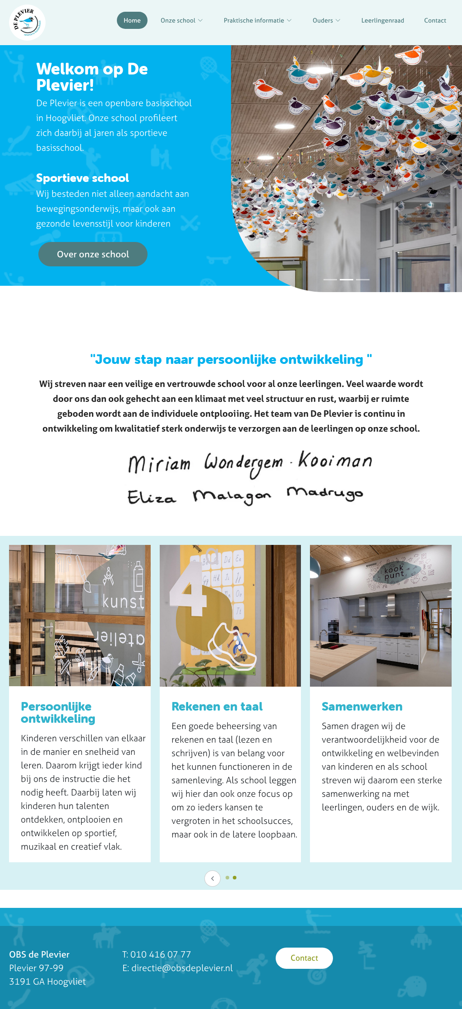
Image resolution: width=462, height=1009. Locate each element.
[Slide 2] (346, 279)
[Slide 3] (363, 279)
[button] (248, 168)
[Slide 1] (330, 279)
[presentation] (212, 878)
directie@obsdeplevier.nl (182, 968)
